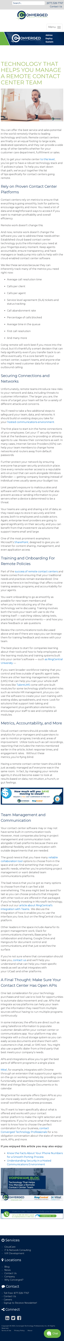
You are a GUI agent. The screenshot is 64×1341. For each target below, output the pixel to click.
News (7, 1270)
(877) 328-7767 (55, 3)
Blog (6, 1266)
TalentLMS (23, 684)
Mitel (4, 1069)
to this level (47, 159)
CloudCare (10, 1246)
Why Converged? (13, 1279)
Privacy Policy (19, 1330)
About (29, 1330)
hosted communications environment (30, 422)
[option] (32, 38)
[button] (52, 1333)
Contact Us (56, 6)
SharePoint (21, 542)
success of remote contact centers (36, 571)
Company (9, 1276)
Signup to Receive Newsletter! (20, 1302)
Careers (8, 1299)
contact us (19, 960)
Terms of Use (6, 1330)
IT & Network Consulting (17, 1250)
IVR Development (14, 1253)
